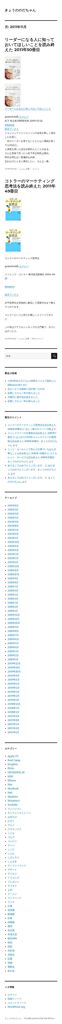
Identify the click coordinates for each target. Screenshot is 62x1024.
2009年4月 (14, 687)
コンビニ (12, 841)
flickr (11, 768)
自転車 (11, 950)
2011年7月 (13, 586)
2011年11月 (13, 570)
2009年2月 (13, 695)
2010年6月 (13, 639)
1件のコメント (38, 338)
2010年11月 (13, 618)
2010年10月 (14, 622)
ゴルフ (11, 837)
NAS (10, 792)
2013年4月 (13, 533)
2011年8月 (13, 582)
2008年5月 (13, 708)
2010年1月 (13, 659)
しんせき (12, 861)
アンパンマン (14, 808)
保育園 (11, 910)
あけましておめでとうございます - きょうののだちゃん (32, 469)
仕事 (10, 906)
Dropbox (13, 764)
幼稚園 (11, 922)
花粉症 (11, 954)
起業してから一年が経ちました (24, 401)
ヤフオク (12, 885)
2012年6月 (13, 546)
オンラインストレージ (19, 812)
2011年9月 (13, 578)
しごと (11, 849)
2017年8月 (13, 505)
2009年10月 (14, 671)
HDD (10, 776)
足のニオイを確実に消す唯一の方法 (26, 388)
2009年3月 (13, 691)
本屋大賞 (12, 934)
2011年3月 (13, 602)
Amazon (9, 124)
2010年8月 (13, 631)
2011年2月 (13, 606)
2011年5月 (13, 594)
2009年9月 (14, 675)
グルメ (11, 825)
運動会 (11, 966)
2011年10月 (13, 574)
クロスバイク (14, 829)
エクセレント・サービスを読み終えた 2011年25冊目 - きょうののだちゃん (32, 457)
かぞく (11, 820)
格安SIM (12, 938)
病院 (10, 946)
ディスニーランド (17, 865)
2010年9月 (13, 627)
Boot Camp (14, 760)
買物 (10, 962)
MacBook (13, 788)
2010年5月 (13, 643)
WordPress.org (16, 1006)
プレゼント (13, 881)
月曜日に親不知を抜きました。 (24, 397)
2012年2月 (13, 558)
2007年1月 (13, 732)
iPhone (12, 780)
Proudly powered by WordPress (39, 1018)
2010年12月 (14, 614)
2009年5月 (13, 683)
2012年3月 (13, 554)
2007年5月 (13, 724)
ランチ (11, 901)
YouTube (13, 804)
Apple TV (13, 756)
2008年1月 (13, 712)
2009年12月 (14, 663)
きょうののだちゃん (20, 10)
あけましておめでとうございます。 (26, 465)
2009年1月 (13, 699)
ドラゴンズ (13, 877)
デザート (12, 869)
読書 (28, 169)
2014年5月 (13, 517)
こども (11, 833)
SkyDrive (13, 796)
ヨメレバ (23, 116)
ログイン (12, 994)
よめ (10, 889)
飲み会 (11, 970)
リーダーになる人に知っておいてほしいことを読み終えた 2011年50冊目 (30, 44)
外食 (10, 918)
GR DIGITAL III (16, 772)
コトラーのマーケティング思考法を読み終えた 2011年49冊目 (30, 186)
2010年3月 (13, 651)
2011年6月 (13, 590)
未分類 (11, 930)
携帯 (10, 926)
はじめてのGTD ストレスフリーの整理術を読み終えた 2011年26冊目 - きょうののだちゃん (32, 441)
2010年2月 (13, 655)
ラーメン (12, 893)
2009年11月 (14, 667)
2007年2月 (13, 728)
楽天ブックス (12, 128)
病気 (10, 942)
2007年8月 (13, 720)
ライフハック (14, 897)
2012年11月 (13, 541)
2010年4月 (13, 647)
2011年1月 (13, 610)
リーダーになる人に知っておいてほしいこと (28, 108)
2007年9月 (13, 716)
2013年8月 (13, 525)
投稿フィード (14, 998)
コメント (36, 169)
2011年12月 (13, 566)
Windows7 (14, 800)
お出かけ (12, 816)
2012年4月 (13, 550)
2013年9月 (13, 521)
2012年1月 (13, 562)
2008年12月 (14, 703)
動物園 (11, 914)
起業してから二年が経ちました (24, 393)
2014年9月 (13, 513)
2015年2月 (13, 509)
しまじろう (13, 857)
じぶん (22, 169)
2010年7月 (13, 635)
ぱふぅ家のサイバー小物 (38, 429)
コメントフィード (17, 1002)
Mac (10, 784)
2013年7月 (13, 529)
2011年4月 (13, 598)
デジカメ (12, 873)
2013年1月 (13, 537)
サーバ (11, 845)
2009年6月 (14, 679)
